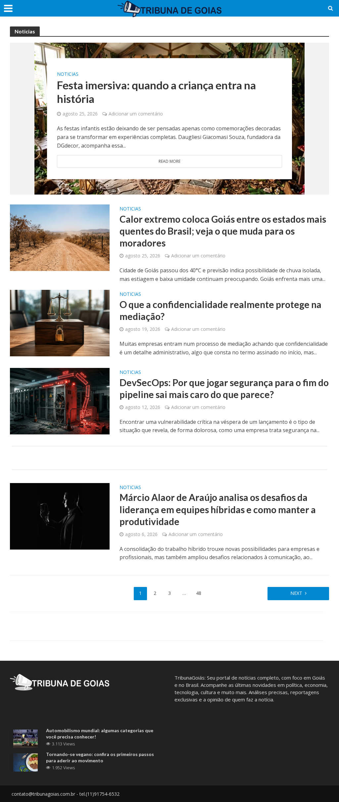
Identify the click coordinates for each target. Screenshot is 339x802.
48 (198, 593)
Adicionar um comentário (136, 114)
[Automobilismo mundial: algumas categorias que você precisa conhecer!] (25, 738)
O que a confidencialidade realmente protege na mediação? (220, 310)
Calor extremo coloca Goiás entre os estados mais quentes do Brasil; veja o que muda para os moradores (223, 230)
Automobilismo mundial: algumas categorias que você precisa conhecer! (99, 733)
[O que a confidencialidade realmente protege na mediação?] (60, 322)
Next (296, 593)
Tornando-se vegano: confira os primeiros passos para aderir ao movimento (100, 757)
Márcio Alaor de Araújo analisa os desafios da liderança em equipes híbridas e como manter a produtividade (218, 509)
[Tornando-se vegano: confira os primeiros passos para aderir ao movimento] (25, 762)
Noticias (67, 74)
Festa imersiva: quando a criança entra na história (156, 91)
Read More (169, 161)
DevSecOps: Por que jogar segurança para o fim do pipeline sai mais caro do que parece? (224, 388)
